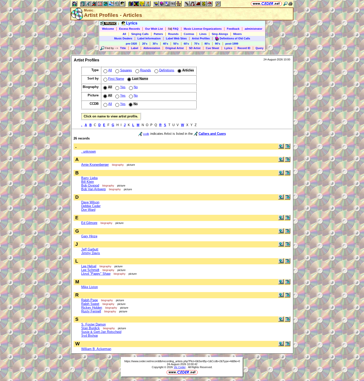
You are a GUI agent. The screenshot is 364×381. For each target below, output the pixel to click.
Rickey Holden (91, 307)
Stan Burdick (90, 328)
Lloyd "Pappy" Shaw (95, 273)
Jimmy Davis (90, 253)
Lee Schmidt (90, 270)
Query (259, 48)
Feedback (233, 28)
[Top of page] (281, 147)
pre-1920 (131, 43)
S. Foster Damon (93, 324)
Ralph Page (89, 300)
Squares (126, 70)
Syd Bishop (89, 335)
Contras (189, 33)
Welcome (108, 28)
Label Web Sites (176, 38)
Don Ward (88, 210)
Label (134, 48)
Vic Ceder (180, 367)
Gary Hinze (89, 236)
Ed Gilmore (89, 223)
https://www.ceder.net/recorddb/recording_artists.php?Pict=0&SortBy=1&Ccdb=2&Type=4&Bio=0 (182, 361)
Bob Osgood (90, 185)
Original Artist (174, 48)
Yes (123, 87)
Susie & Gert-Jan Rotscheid (101, 332)
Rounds (173, 33)
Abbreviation (151, 48)
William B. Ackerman (96, 349)
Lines (203, 33)
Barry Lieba (89, 178)
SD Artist (195, 48)
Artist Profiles (201, 38)
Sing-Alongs (220, 33)
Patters (158, 33)
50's (176, 43)
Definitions (166, 70)
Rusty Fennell (91, 311)
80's (207, 43)
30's (155, 43)
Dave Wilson (90, 202)
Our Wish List (154, 28)
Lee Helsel (88, 266)
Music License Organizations (203, 28)
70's (196, 43)
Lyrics (228, 48)
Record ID (243, 48)
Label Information (149, 38)
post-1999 (231, 43)
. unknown (88, 151)
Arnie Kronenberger (95, 164)
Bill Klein (87, 182)
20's (144, 43)
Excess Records (129, 28)
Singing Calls (140, 33)
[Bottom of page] (287, 147)
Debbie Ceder (91, 206)
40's (165, 43)
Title (123, 48)
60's (186, 43)
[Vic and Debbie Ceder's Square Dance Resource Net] (266, 3)
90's (217, 43)
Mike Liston (89, 287)
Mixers (237, 33)
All (124, 33)
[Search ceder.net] (285, 3)
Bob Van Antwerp (93, 189)
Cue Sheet (212, 48)
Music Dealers (123, 38)
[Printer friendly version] (290, 3)
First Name (116, 79)
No (136, 87)
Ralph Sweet (90, 304)
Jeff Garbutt (89, 249)
